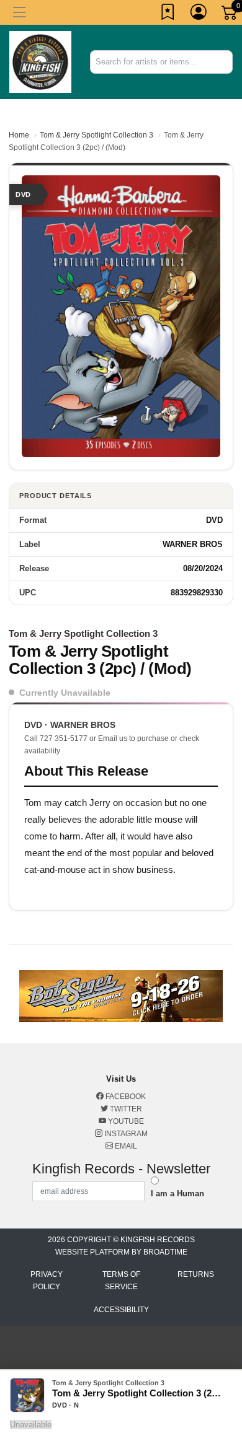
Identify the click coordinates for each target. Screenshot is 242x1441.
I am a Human (177, 1193)
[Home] (40, 61)
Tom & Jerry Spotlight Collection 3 (96, 135)
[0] (230, 15)
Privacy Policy (46, 1280)
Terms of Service (121, 1280)
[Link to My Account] (199, 14)
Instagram (125, 1133)
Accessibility (121, 1309)
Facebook (125, 1096)
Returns (195, 1274)
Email (125, 1146)
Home (19, 135)
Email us (112, 738)
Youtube (125, 1121)
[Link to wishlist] (168, 14)
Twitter (125, 1109)
